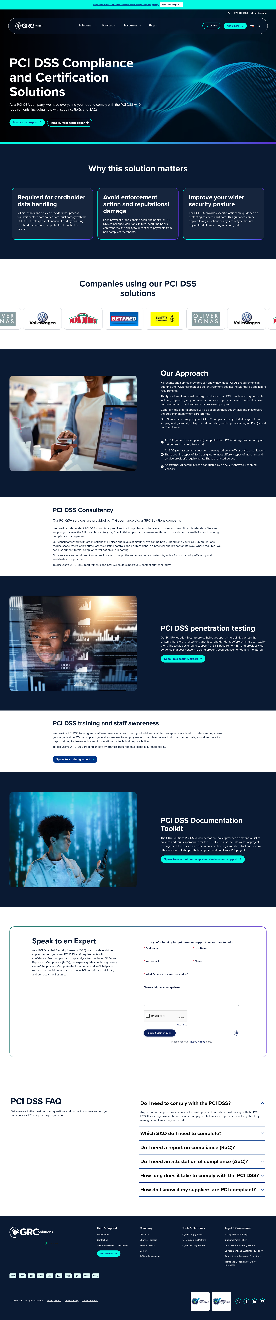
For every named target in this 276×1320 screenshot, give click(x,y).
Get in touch (106, 1253)
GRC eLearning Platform (194, 1239)
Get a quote (233, 25)
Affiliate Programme (150, 1256)
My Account (260, 13)
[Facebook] (246, 1301)
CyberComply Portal (192, 1234)
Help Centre (103, 1234)
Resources (130, 25)
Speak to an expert (25, 122)
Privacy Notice (54, 1300)
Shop (151, 25)
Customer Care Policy (236, 1239)
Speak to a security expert (181, 659)
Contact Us (102, 1239)
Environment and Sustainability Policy (244, 1250)
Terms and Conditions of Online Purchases (241, 1263)
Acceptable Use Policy (236, 1234)
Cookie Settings (90, 1300)
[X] (238, 1301)
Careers (143, 1250)
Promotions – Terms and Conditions (242, 1256)
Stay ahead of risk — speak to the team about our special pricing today (137, 4)
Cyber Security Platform (194, 1245)
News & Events (147, 1245)
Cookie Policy (71, 1300)
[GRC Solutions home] (51, 1232)
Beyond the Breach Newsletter (112, 1245)
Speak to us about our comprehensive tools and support (200, 859)
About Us (144, 1234)
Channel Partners (148, 1239)
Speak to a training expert (73, 759)
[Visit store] (252, 26)
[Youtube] (262, 1301)
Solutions (85, 25)
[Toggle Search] (259, 26)
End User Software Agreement (240, 1245)
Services (107, 25)
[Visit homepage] (29, 25)
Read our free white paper (68, 123)
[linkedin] (254, 1301)
